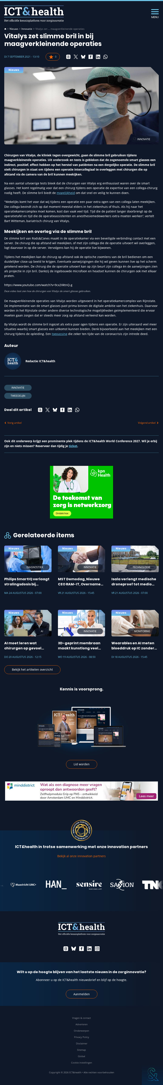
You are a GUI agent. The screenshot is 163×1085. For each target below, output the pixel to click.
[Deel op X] (76, 57)
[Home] (5, 29)
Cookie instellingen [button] (81, 1062)
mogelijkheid (66, 193)
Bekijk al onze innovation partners (81, 856)
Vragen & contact (81, 1017)
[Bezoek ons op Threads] (65, 948)
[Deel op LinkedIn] (98, 57)
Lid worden (82, 764)
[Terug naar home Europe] (34, 14)
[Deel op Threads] (68, 57)
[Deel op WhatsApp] (105, 57)
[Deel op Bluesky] (83, 57)
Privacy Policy (81, 1037)
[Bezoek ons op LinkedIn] (89, 948)
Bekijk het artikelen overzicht (32, 669)
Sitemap (81, 1049)
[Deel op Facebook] (91, 57)
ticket (73, 446)
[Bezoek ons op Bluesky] (73, 948)
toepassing (59, 334)
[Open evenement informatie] (152, 1074)
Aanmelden (81, 994)
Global (81, 1056)
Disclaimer (81, 1043)
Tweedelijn (18, 396)
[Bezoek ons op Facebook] (81, 948)
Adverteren (82, 1024)
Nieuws (14, 29)
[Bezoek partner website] (12, 885)
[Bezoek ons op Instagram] (97, 948)
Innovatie (26, 29)
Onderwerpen (81, 1030)
